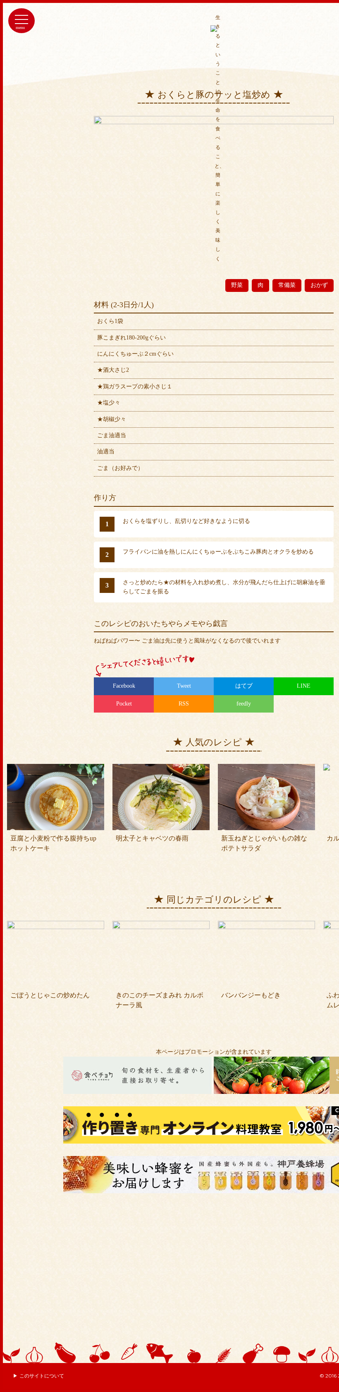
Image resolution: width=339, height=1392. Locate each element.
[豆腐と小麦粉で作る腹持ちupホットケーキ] (55, 768)
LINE (303, 686)
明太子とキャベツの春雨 (152, 838)
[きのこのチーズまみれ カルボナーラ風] (161, 925)
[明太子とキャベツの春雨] (161, 768)
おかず (319, 285)
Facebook (124, 686)
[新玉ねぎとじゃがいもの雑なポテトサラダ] (266, 768)
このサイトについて (41, 1376)
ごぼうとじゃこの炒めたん (50, 995)
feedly (243, 704)
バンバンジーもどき (251, 995)
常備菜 (287, 285)
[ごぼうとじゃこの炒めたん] (55, 925)
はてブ (244, 686)
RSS (184, 704)
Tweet (184, 686)
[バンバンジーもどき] (266, 925)
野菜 (237, 285)
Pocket (124, 704)
